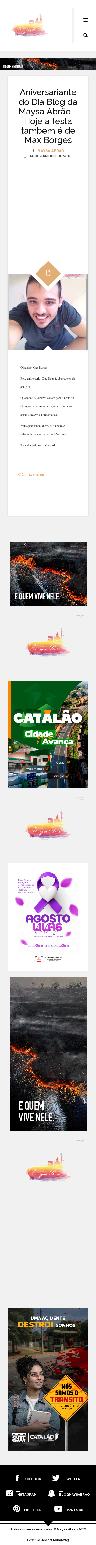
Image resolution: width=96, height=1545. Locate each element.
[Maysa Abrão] (29, 25)
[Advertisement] (48, 206)
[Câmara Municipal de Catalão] (48, 917)
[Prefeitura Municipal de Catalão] (48, 734)
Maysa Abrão (51, 150)
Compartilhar (32, 474)
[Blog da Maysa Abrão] (48, 643)
